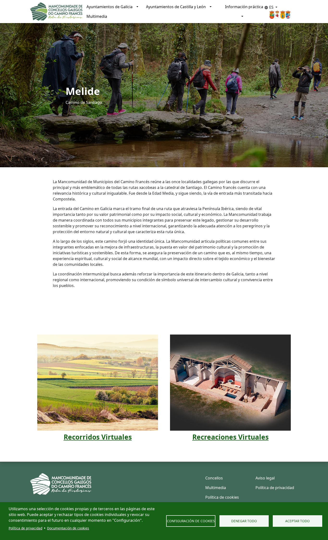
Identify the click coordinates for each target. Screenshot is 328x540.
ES (269, 7)
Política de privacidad (25, 528)
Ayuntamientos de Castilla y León (176, 6)
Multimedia (96, 16)
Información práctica (244, 6)
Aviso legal (265, 478)
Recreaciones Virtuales (230, 436)
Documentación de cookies (68, 528)
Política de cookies (222, 497)
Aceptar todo (297, 521)
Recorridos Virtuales (98, 436)
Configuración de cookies (191, 521)
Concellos (214, 478)
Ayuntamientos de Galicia (109, 6)
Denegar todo (244, 521)
